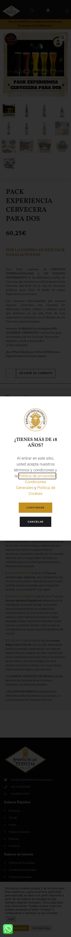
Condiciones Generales (31, 485)
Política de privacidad (37, 476)
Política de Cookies (42, 490)
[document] (35, 468)
